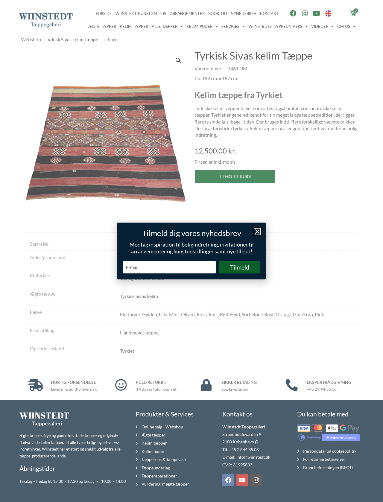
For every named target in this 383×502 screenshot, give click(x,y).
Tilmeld (239, 267)
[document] (191, 251)
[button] (257, 232)
